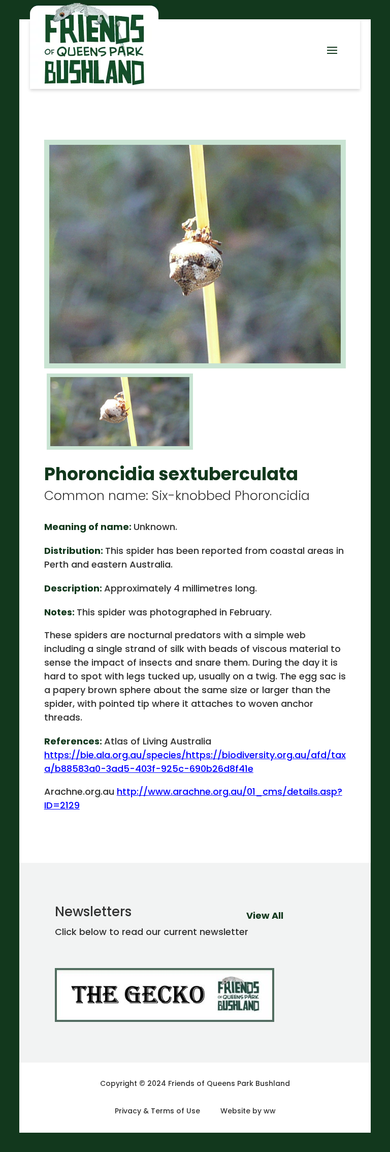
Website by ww (248, 1111)
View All (264, 915)
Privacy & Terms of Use (157, 1111)
